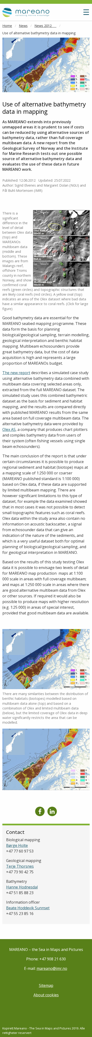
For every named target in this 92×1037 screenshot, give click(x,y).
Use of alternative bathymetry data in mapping (39, 33)
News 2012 (45, 25)
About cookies (46, 995)
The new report (16, 372)
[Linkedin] (52, 811)
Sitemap (46, 985)
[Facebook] (40, 811)
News (23, 25)
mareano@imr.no (52, 968)
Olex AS (9, 429)
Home (7, 25)
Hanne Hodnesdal (22, 887)
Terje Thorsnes (20, 866)
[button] (75, 14)
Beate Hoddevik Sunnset (28, 907)
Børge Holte (17, 845)
